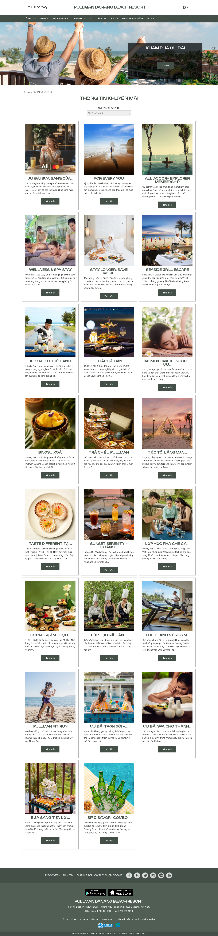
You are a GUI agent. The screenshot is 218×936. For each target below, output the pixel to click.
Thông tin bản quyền (127, 919)
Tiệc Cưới (101, 18)
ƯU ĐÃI (151, 18)
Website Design (147, 919)
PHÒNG (44, 18)
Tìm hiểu (165, 65)
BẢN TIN (68, 875)
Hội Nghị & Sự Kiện (83, 18)
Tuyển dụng (107, 919)
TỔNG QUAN (30, 18)
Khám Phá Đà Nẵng (132, 18)
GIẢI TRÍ (114, 18)
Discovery (52, 875)
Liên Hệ (94, 919)
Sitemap (84, 919)
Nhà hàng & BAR (60, 18)
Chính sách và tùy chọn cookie (99, 875)
